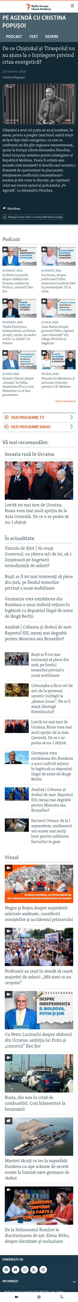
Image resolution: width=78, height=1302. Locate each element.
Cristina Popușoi (13, 77)
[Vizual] (17, 1297)
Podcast (14, 37)
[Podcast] (39, 1297)
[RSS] (34, 1269)
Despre (51, 37)
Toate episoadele (65, 401)
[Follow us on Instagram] (25, 1269)
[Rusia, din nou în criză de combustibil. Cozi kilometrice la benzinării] (39, 1073)
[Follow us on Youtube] (15, 1269)
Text (33, 37)
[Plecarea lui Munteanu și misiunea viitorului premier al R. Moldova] (58, 359)
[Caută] (62, 1297)
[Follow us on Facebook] (6, 1269)
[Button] (11, 209)
